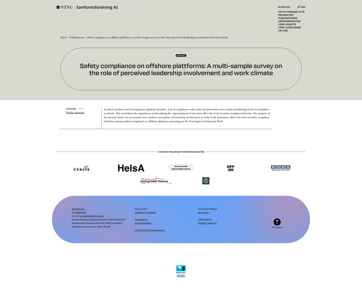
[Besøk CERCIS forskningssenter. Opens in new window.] (81, 168)
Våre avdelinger (289, 27)
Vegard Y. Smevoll (207, 223)
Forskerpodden (143, 223)
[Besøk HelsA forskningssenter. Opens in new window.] (131, 168)
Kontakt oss (78, 208)
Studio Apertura (75, 112)
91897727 (81, 212)
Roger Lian (203, 212)
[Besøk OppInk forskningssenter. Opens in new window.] (231, 168)
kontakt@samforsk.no (92, 216)
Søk (303, 6)
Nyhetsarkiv (141, 219)
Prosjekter (285, 14)
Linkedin (151, 212)
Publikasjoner (287, 18)
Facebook (140, 212)
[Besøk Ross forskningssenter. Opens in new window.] (280, 168)
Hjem (64, 37)
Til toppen (277, 227)
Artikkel (181, 55)
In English (284, 7)
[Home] (167, 8)
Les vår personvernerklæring (150, 230)
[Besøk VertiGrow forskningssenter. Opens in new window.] (205, 180)
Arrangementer (289, 21)
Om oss (283, 30)
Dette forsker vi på (291, 11)
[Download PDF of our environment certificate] (181, 271)
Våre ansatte (287, 24)
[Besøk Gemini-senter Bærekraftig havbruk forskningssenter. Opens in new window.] (181, 168)
